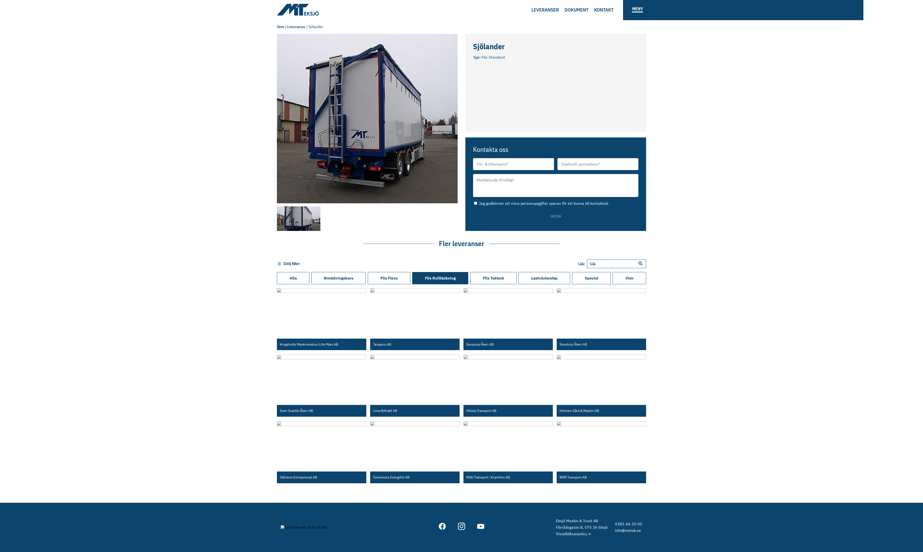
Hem (280, 26)
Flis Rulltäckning (440, 278)
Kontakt (603, 9)
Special (591, 278)
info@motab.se (628, 530)
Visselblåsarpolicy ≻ (573, 533)
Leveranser (545, 9)
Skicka (555, 216)
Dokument (576, 9)
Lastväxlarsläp (544, 278)
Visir (629, 278)
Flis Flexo (389, 278)
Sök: (581, 264)
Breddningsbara (338, 278)
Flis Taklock (493, 278)
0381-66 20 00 (628, 523)
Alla (293, 278)
